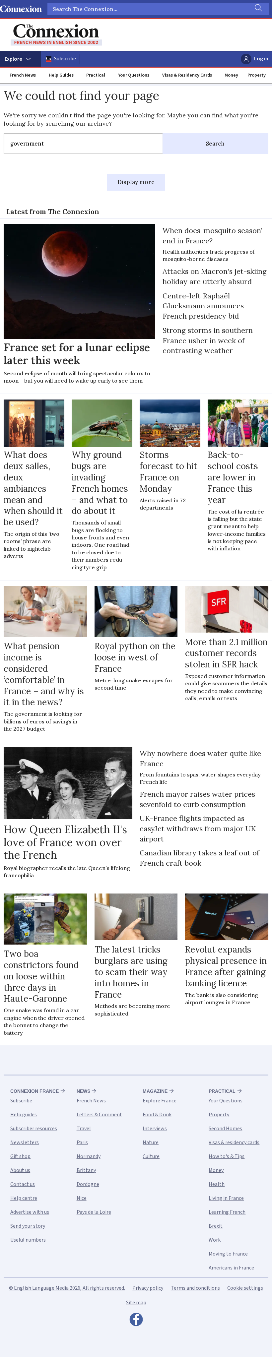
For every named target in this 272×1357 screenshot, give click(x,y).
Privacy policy (147, 1288)
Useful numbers (28, 1240)
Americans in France (231, 1267)
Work (215, 1240)
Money (231, 75)
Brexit (216, 1226)
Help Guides (61, 75)
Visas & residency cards (234, 1142)
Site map (136, 1302)
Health (217, 1184)
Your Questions (133, 75)
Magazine (155, 1091)
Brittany (86, 1170)
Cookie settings (245, 1288)
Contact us (22, 1184)
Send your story (27, 1226)
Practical (95, 75)
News (83, 1091)
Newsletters (24, 1142)
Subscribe (65, 58)
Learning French (227, 1212)
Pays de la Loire (94, 1212)
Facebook (136, 1321)
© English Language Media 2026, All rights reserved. (67, 1288)
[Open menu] (20, 59)
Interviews (155, 1128)
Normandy (89, 1156)
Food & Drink (157, 1114)
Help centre (23, 1198)
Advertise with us (29, 1212)
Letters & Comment (99, 1114)
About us (20, 1170)
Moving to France (228, 1254)
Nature (151, 1142)
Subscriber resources (33, 1128)
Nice (82, 1198)
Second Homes (225, 1128)
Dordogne (88, 1184)
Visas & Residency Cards (187, 75)
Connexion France (34, 1091)
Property (256, 75)
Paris (82, 1142)
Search (215, 143)
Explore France (159, 1100)
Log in (261, 58)
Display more (136, 182)
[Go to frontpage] (56, 35)
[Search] (257, 9)
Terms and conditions (195, 1288)
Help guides (23, 1114)
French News (23, 75)
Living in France (226, 1198)
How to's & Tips (226, 1156)
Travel (84, 1128)
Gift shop (20, 1156)
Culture (151, 1156)
